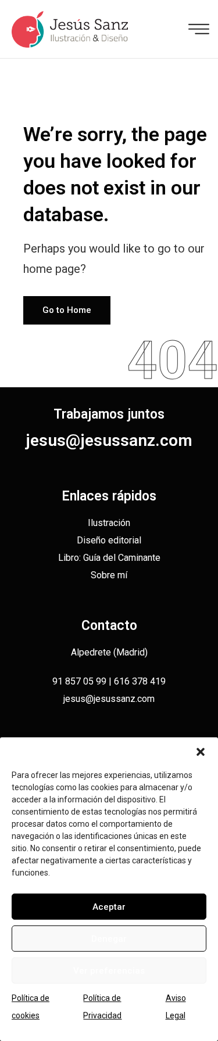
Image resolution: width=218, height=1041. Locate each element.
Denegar (109, 939)
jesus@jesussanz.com (109, 440)
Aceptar (109, 907)
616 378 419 (140, 681)
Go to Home (66, 310)
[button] (200, 752)
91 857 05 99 (79, 681)
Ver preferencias (109, 971)
